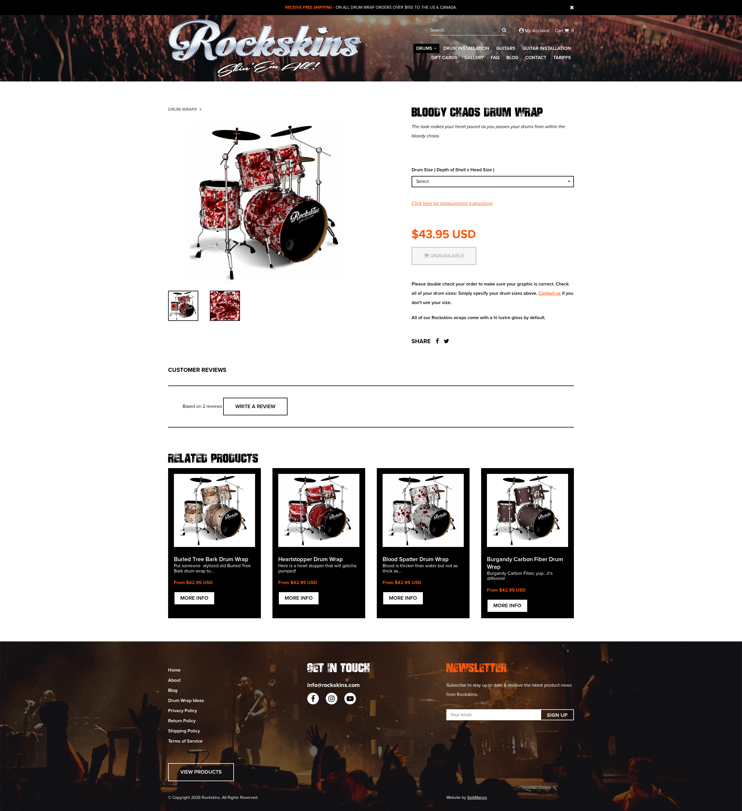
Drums (425, 48)
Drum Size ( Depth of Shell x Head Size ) (453, 170)
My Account (536, 31)
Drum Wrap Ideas (186, 700)
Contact (535, 58)
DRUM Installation (466, 48)
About (174, 680)
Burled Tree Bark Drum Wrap (211, 559)
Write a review (255, 406)
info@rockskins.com (333, 685)
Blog (512, 58)
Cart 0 (564, 31)
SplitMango (477, 797)
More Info (194, 598)
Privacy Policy (182, 711)
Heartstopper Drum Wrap (310, 559)
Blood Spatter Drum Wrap (416, 559)
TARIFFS (562, 58)
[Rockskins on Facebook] (313, 698)
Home (174, 670)
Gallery (474, 58)
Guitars (505, 48)
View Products (201, 772)
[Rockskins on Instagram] (331, 698)
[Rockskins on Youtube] (350, 698)
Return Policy (182, 721)
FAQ (495, 58)
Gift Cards (444, 58)
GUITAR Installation (546, 48)
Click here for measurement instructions (452, 203)
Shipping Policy (184, 731)
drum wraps (182, 109)
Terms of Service (185, 741)
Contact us (550, 293)
